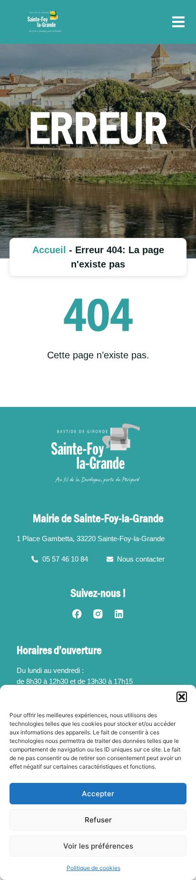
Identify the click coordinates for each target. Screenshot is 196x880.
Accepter (98, 793)
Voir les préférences (98, 845)
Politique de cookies (93, 867)
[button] (181, 697)
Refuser (98, 819)
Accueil (49, 250)
